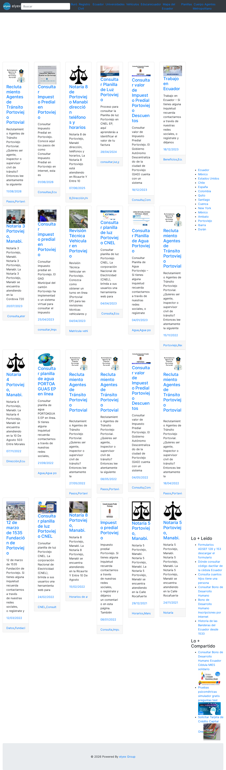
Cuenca (203, 204)
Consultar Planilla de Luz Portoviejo (109, 89)
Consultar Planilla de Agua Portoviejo (141, 240)
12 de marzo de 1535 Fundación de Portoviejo (15, 538)
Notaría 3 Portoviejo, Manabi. (15, 233)
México (203, 174)
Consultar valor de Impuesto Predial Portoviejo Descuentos (141, 100)
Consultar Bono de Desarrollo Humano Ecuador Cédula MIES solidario (210, 660)
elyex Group (127, 756)
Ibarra (202, 225)
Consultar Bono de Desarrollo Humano (210, 591)
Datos (10, 628)
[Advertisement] (106, 37)
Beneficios (170, 159)
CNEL (41, 607)
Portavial (21, 201)
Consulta (138, 200)
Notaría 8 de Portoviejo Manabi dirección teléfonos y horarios (78, 107)
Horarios (137, 613)
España (203, 187)
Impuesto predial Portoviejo (109, 530)
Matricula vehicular (81, 331)
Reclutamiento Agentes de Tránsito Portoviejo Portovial (15, 104)
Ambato (203, 216)
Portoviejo (170, 345)
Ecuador (98, 4)
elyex (14, 6)
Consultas (44, 192)
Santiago (204, 199)
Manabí (149, 613)
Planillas (186, 4)
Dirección (78, 198)
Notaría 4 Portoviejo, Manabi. (15, 384)
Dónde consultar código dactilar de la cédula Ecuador (210, 566)
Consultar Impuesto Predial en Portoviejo (47, 102)
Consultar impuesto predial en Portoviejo (47, 239)
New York (204, 208)
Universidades (115, 4)
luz (115, 162)
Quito (201, 195)
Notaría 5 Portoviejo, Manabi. (141, 531)
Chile (201, 182)
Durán (202, 229)
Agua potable (148, 330)
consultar (106, 162)
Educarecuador (151, 4)
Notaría (168, 612)
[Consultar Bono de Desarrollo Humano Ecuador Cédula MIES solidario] (209, 678)
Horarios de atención (83, 596)
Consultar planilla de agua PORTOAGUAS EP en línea (47, 381)
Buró (74, 4)
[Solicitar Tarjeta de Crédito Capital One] (211, 731)
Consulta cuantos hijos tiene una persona (209, 579)
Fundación (22, 628)
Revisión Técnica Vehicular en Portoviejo (78, 243)
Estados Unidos (208, 178)
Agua (135, 330)
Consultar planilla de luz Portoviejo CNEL (109, 232)
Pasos (10, 201)
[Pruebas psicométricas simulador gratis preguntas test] (209, 708)
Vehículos (132, 4)
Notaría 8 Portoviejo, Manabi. (78, 523)
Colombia (204, 191)
